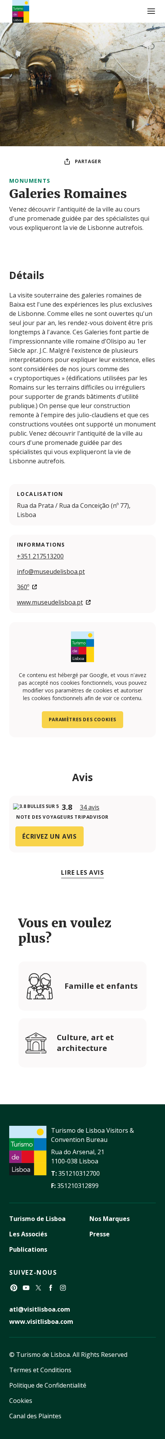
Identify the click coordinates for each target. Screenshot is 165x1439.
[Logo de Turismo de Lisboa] (20, 11)
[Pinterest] (13, 1287)
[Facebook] (50, 1287)
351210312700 (79, 1173)
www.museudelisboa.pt (50, 602)
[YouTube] (26, 1287)
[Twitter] (38, 1287)
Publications (28, 1249)
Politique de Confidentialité (47, 1385)
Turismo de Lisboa (37, 1218)
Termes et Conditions (40, 1370)
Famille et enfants (101, 986)
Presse (99, 1234)
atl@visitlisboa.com (39, 1309)
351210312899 (78, 1185)
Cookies (20, 1400)
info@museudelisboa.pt (51, 571)
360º (23, 587)
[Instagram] (63, 1287)
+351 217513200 (40, 556)
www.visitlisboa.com (41, 1321)
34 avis (89, 807)
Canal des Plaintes (35, 1416)
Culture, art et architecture (85, 1042)
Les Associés (28, 1234)
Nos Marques (109, 1218)
